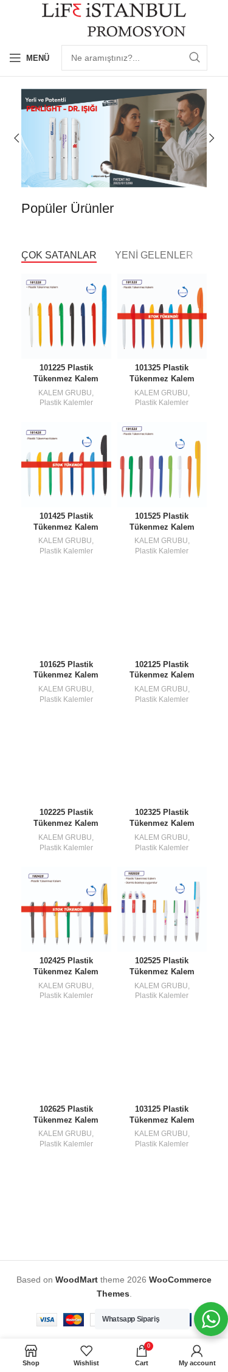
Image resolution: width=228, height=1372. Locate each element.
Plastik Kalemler (66, 402)
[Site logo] (114, 19)
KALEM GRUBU (65, 393)
